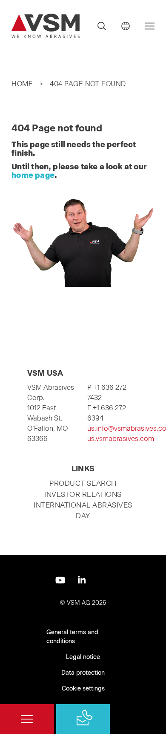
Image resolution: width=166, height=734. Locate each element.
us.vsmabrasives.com (120, 439)
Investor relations (82, 494)
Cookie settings (83, 688)
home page (32, 175)
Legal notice (83, 657)
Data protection (83, 672)
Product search (82, 483)
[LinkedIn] (82, 580)
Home (22, 84)
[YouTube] (60, 580)
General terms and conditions (72, 637)
